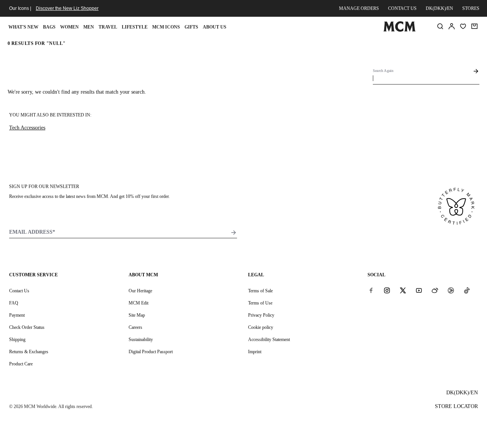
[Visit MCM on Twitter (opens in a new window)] (402, 290)
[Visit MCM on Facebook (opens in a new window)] (371, 290)
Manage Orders (359, 8)
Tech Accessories (27, 128)
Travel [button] (108, 27)
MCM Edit (138, 303)
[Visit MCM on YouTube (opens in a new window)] (418, 290)
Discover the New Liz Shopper (67, 8)
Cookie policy (260, 327)
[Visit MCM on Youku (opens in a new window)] (450, 290)
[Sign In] (451, 26)
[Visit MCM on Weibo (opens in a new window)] (434, 290)
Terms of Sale (260, 290)
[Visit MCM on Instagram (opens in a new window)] (387, 290)
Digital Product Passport (151, 351)
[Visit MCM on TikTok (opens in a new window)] (466, 290)
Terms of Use (260, 303)
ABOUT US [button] (214, 27)
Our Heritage (140, 290)
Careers (135, 327)
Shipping (17, 339)
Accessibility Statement (269, 339)
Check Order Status (27, 327)
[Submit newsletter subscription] (233, 232)
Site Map (137, 315)
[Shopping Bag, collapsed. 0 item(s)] (474, 26)
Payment (17, 315)
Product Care (21, 364)
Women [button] (69, 27)
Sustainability (141, 339)
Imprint (254, 351)
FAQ (13, 303)
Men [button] (88, 27)
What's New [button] (23, 27)
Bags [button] (49, 27)
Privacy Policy (261, 315)
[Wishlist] (463, 26)
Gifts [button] (191, 27)
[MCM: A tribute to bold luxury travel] (399, 30)
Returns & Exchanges (28, 351)
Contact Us (19, 290)
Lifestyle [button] (135, 27)
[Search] (440, 26)
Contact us (402, 8)
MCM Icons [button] (166, 27)
